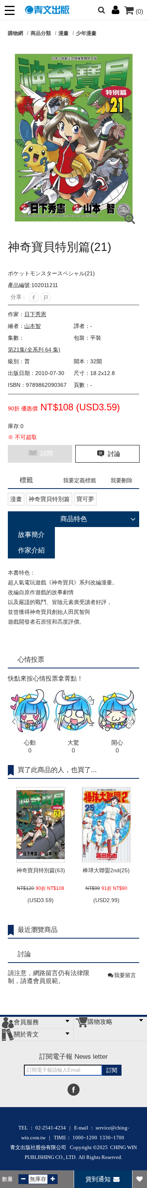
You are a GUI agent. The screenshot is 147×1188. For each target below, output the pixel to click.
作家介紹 (31, 550)
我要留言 (125, 975)
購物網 (15, 33)
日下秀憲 (35, 314)
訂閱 (111, 1070)
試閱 (46, 453)
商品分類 (41, 33)
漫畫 (63, 33)
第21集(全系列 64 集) (34, 349)
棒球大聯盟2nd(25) (106, 870)
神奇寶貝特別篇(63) (40, 870)
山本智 (32, 326)
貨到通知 (98, 1179)
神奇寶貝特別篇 (49, 499)
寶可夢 (85, 499)
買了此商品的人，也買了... (57, 770)
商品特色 (73, 519)
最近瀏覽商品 (38, 930)
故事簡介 (31, 534)
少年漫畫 (86, 33)
